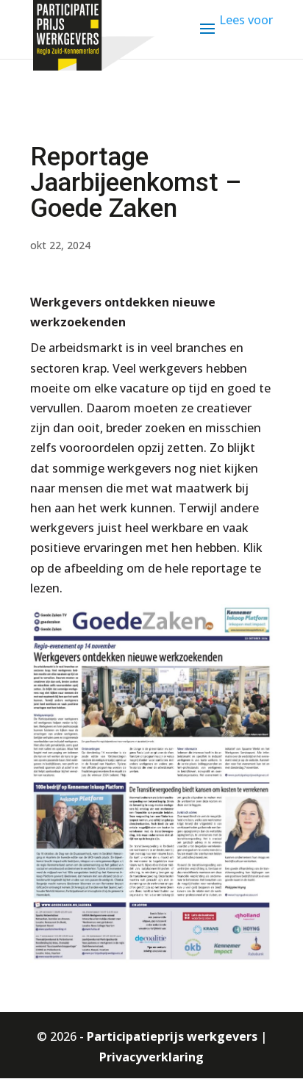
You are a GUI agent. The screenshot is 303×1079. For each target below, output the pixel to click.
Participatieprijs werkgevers (172, 1036)
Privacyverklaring (151, 1057)
